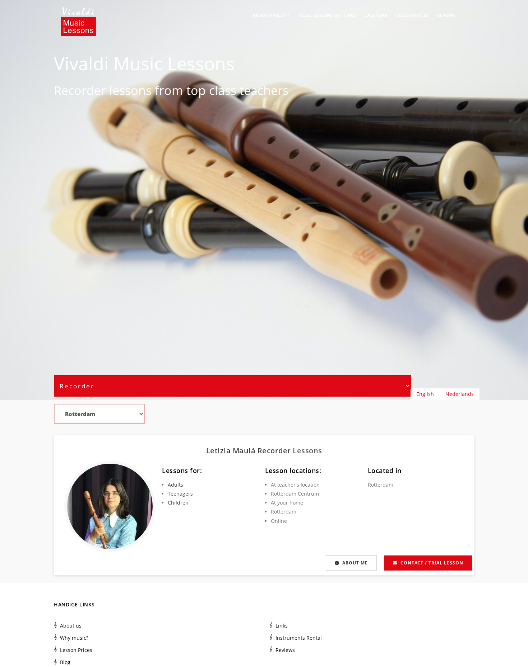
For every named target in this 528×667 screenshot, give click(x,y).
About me (355, 563)
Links (281, 625)
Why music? (74, 637)
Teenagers (180, 493)
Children (178, 502)
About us (71, 625)
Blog (65, 662)
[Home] (78, 14)
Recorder (80, 90)
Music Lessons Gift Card (327, 15)
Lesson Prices (412, 15)
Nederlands (459, 394)
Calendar (376, 15)
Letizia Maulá (232, 450)
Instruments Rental (298, 637)
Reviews (446, 15)
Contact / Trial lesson (431, 563)
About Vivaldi (269, 15)
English (425, 394)
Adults (175, 484)
